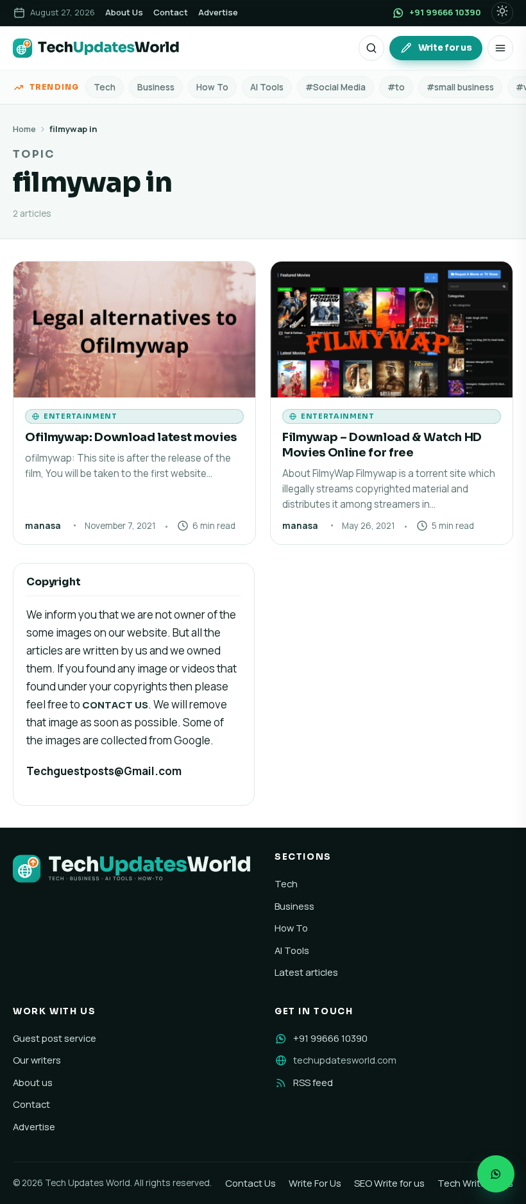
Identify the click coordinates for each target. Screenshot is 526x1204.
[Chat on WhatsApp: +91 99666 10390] (495, 1173)
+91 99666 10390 (330, 1038)
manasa (43, 525)
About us (33, 1082)
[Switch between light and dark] (502, 13)
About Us (124, 12)
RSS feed (313, 1082)
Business (155, 87)
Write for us (445, 47)
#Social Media (335, 87)
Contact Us (250, 1182)
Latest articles (306, 972)
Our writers (37, 1059)
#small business (460, 87)
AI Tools (267, 87)
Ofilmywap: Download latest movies (131, 437)
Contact (170, 12)
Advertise (218, 12)
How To (212, 87)
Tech (104, 87)
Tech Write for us (475, 1182)
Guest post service (54, 1038)
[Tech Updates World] (96, 48)
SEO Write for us (389, 1182)
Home (24, 129)
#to (396, 87)
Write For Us (315, 1182)
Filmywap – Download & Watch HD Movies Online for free (382, 445)
